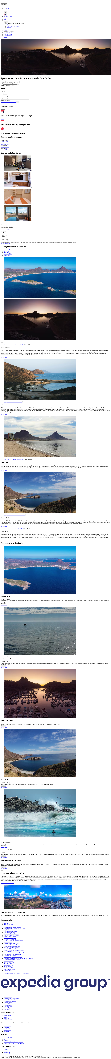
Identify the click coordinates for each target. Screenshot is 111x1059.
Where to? (3, 82)
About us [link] (6, 1049)
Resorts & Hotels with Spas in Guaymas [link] (13, 940)
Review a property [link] (8, 1019)
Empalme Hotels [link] (8, 929)
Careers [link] (5, 1051)
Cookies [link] (6, 1040)
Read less (3, 603)
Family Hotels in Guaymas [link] (10, 939)
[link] (16, 7)
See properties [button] (4, 357)
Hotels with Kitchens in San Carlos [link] (12, 946)
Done (17, 102)
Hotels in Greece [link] (8, 1009)
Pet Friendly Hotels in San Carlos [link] (12, 947)
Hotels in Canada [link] (8, 1002)
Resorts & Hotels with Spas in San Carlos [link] (13, 950)
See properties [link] (4, 605)
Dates (2, 83)
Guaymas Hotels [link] (8, 942)
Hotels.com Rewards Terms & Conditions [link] (14, 1043)
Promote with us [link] (7, 1030)
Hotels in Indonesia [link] (8, 1006)
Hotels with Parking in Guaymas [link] (11, 935)
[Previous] (1, 342)
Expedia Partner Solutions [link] (10, 1028)
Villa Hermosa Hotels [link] (9, 967)
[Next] (2, 342)
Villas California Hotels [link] (9, 969)
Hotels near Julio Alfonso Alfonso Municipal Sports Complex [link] (18, 958)
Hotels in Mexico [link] (8, 35)
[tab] (7, 249)
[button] (55, 912)
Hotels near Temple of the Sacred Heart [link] (13, 957)
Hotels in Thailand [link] (8, 1005)
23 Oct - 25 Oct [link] (4, 149)
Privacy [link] (5, 1039)
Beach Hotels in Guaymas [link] (10, 938)
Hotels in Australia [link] (8, 997)
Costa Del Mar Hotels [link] (9, 962)
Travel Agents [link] (7, 1031)
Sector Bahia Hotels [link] (8, 965)
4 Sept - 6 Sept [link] (4, 141)
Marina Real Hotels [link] (8, 963)
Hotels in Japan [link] (7, 1008)
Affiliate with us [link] (7, 1026)
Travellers (3, 85)
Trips (5, 19)
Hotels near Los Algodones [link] (10, 931)
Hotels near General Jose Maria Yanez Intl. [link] (14, 953)
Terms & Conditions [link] (8, 1038)
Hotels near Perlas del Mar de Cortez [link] (12, 927)
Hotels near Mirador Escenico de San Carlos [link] (14, 928)
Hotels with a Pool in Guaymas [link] (11, 934)
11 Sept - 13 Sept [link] (5, 144)
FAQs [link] (5, 1017)
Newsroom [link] (6, 1027)
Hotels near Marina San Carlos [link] (11, 932)
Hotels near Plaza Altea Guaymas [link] (12, 959)
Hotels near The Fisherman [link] (10, 955)
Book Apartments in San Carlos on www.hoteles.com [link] (16, 973)
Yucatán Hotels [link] (7, 966)
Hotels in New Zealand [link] (9, 999)
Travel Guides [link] (7, 1052)
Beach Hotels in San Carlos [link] (10, 948)
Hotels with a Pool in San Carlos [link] (11, 943)
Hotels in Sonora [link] (8, 34)
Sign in (5, 22)
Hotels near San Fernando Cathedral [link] (12, 954)
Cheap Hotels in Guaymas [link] (10, 936)
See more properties (5, 243)
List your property (8, 16)
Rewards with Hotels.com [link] (10, 1053)
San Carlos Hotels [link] (8, 33)
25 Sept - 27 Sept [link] (5, 147)
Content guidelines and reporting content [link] (13, 1042)
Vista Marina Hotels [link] (8, 961)
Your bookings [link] (7, 1015)
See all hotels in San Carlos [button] (7, 883)
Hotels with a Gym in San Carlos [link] (11, 944)
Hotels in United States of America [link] (12, 998)
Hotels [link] (5, 30)
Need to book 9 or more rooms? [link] (8, 102)
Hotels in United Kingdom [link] (10, 1001)
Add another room (5, 100)
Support (5, 18)
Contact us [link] (6, 1018)
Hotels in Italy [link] (7, 1003)
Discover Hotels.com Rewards (14, 26)
